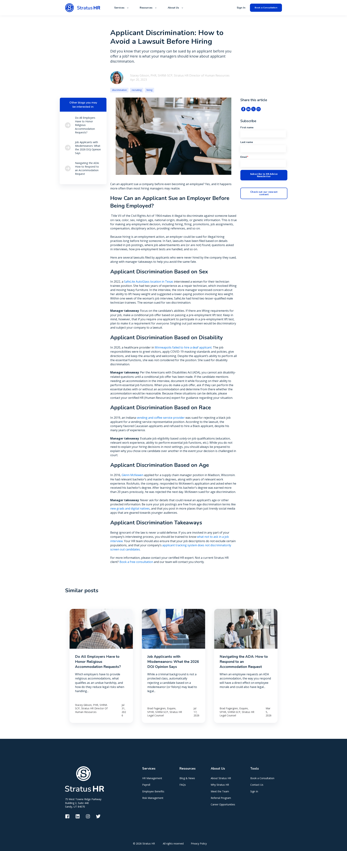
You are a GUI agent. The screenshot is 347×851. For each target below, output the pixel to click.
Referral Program (221, 797)
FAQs (182, 784)
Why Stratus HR (220, 784)
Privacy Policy (199, 843)
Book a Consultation (262, 778)
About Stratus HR (221, 778)
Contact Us (256, 784)
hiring (149, 90)
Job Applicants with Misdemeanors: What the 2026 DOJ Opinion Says (173, 661)
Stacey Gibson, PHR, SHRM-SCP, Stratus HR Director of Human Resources (180, 75)
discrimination (119, 90)
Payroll (146, 784)
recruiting (137, 90)
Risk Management (152, 797)
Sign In (254, 791)
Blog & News (187, 778)
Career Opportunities (223, 804)
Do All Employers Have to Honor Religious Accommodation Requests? (98, 661)
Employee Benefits (153, 791)
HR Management (152, 778)
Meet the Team (220, 791)
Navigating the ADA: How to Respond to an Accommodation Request (244, 661)
